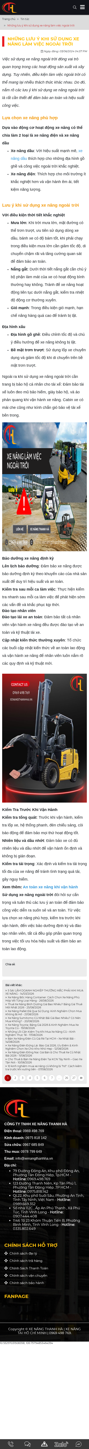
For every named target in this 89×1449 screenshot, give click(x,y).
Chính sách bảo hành (26, 1283)
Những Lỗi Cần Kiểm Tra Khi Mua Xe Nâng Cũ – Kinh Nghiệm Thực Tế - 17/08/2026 (40, 1033)
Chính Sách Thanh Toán (28, 1268)
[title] (10, 1444)
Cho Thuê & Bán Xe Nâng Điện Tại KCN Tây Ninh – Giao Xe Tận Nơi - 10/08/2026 (43, 1061)
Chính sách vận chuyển (27, 1275)
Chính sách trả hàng (25, 1261)
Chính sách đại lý (22, 1253)
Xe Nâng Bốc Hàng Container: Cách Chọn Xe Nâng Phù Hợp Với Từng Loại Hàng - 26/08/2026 (42, 999)
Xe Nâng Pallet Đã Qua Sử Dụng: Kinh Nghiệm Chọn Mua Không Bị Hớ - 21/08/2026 (43, 1012)
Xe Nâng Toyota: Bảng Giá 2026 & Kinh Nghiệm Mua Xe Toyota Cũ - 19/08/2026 (42, 1026)
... (59, 1077)
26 (66, 1077)
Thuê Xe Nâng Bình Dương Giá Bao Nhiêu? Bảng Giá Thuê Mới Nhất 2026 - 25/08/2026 (43, 1006)
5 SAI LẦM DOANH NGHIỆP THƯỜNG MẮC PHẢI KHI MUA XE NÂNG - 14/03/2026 (44, 992)
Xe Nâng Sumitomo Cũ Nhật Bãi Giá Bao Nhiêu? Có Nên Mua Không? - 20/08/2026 (43, 1019)
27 (73, 1077)
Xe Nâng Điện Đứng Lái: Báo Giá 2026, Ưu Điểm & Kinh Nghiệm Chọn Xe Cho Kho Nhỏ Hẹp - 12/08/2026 (41, 1047)
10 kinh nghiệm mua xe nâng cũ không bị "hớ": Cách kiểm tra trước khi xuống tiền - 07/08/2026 (43, 1067)
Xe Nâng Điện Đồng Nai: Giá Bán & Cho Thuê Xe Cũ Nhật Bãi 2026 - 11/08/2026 (43, 1054)
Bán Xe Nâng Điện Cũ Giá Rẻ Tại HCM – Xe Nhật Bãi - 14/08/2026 (40, 1040)
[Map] (44, 1444)
